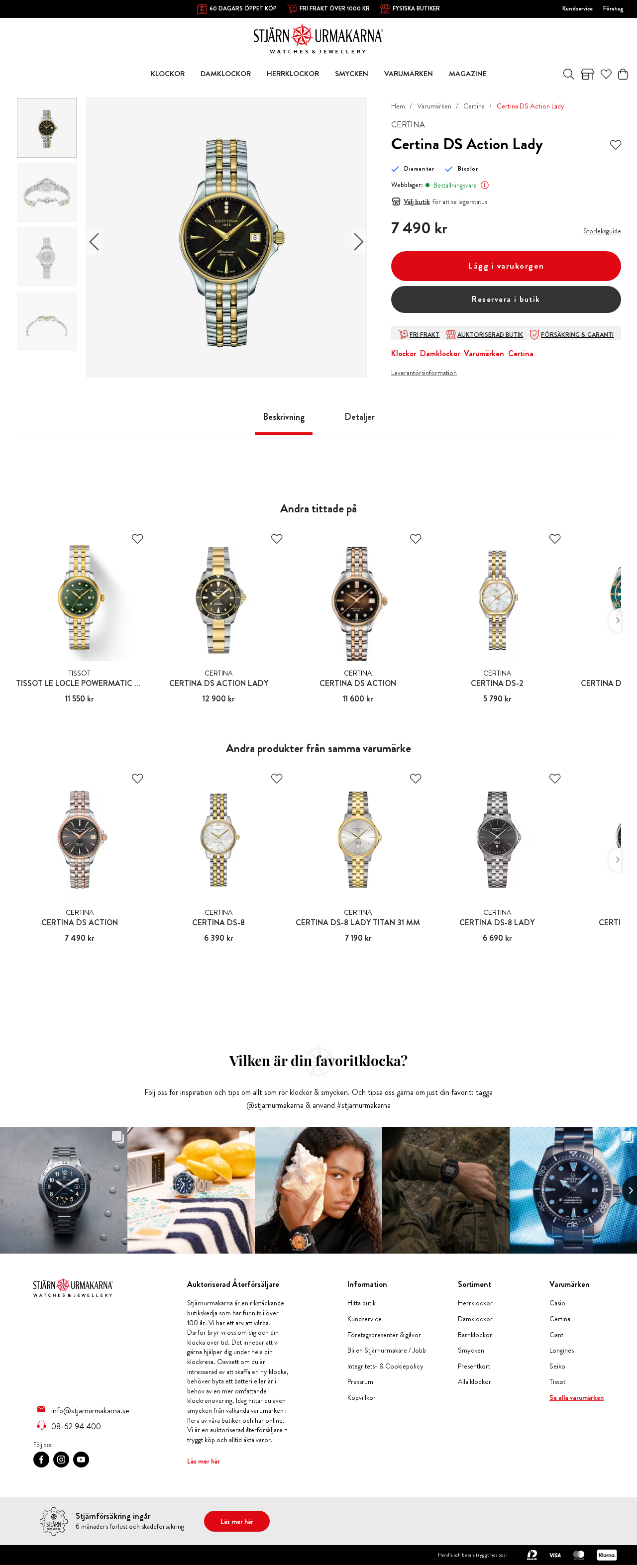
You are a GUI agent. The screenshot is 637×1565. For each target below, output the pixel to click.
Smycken (471, 1350)
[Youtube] (81, 1459)
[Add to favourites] (615, 144)
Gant (556, 1335)
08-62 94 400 (76, 1426)
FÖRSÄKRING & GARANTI (577, 334)
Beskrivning (284, 416)
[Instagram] (61, 1459)
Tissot (557, 1381)
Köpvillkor (361, 1397)
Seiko (557, 1366)
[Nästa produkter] (615, 620)
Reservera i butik (506, 299)
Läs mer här (203, 1461)
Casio (557, 1303)
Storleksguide (602, 231)
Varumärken (434, 106)
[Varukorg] (623, 74)
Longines (561, 1350)
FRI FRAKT (424, 334)
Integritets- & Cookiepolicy (385, 1366)
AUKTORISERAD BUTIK (490, 334)
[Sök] (568, 74)
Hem (398, 106)
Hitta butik (361, 1303)
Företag (613, 8)
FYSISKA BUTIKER (416, 8)
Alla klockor (474, 1381)
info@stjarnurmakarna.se (90, 1410)
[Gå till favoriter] (606, 74)
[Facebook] (41, 1459)
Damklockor (440, 353)
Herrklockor (475, 1303)
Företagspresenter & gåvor (384, 1335)
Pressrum (360, 1381)
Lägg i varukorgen (506, 266)
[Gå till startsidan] (318, 37)
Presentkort (474, 1366)
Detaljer (359, 416)
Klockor (403, 353)
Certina (474, 106)
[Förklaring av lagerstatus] (485, 185)
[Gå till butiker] (588, 74)
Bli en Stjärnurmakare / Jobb (386, 1350)
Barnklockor (475, 1335)
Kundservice (577, 8)
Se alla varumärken (576, 1397)
